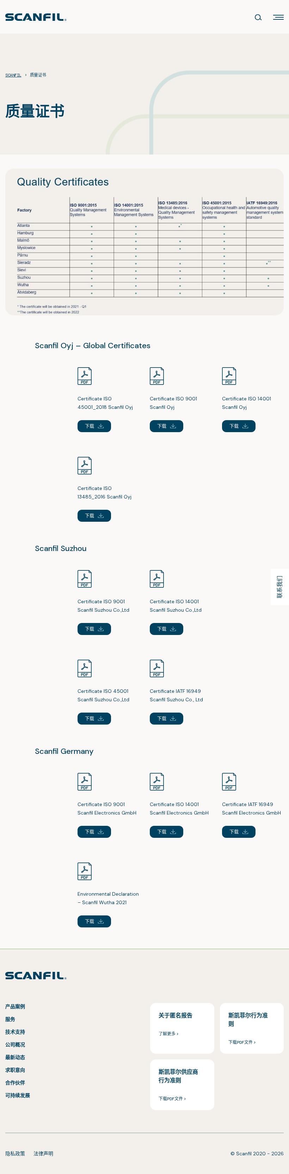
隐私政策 (15, 1153)
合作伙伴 (15, 1082)
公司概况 (15, 1044)
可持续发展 (17, 1095)
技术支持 (15, 1032)
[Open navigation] (278, 17)
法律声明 (43, 1153)
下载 (89, 426)
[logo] (36, 17)
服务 (10, 1019)
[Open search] (258, 17)
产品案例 (15, 1006)
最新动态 (15, 1057)
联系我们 (279, 587)
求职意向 (15, 1070)
